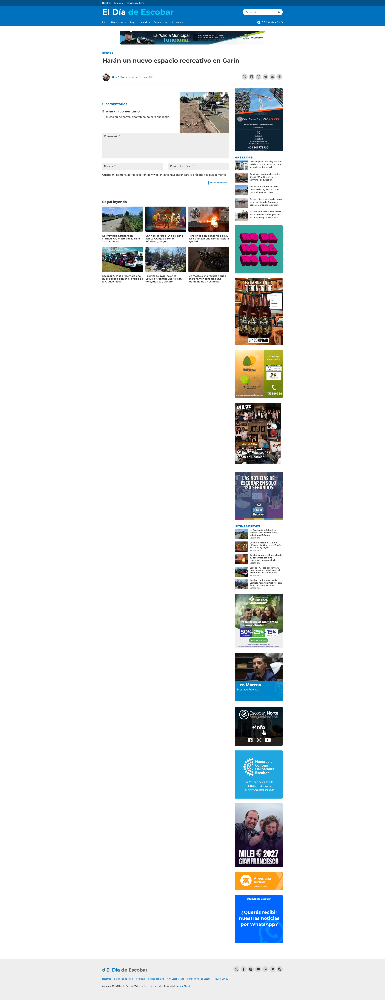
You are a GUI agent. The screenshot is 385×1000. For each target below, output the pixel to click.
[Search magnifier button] (279, 12)
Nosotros (106, 3)
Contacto (118, 3)
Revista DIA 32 (221, 979)
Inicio (104, 22)
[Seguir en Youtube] (258, 969)
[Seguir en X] (236, 969)
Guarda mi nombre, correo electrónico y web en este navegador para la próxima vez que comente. (164, 174)
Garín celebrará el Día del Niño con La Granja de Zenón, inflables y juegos (164, 238)
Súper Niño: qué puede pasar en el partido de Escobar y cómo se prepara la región (266, 202)
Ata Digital (185, 986)
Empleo (133, 22)
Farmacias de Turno (135, 3)
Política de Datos (156, 979)
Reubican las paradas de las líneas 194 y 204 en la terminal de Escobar (265, 177)
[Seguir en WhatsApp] (265, 969)
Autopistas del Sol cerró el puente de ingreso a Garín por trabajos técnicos (264, 189)
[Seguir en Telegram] (273, 969)
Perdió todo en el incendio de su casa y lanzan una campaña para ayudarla (208, 238)
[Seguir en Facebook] (244, 969)
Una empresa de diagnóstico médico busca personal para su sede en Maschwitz (266, 164)
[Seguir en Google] (280, 969)
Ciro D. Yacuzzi (121, 77)
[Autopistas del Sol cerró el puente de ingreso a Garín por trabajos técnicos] (241, 190)
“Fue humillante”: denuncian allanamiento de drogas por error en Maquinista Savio (266, 214)
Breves (107, 52)
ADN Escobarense (175, 979)
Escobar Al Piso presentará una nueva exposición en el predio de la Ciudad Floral (122, 279)
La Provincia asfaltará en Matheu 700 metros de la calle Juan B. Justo (121, 238)
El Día (138, 12)
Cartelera (145, 22)
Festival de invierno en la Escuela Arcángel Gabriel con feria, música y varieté (163, 279)
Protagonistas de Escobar (199, 979)
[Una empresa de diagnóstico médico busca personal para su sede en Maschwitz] (241, 165)
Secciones (176, 22)
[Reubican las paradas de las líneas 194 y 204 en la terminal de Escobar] (241, 178)
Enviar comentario (219, 182)
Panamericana (161, 22)
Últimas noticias (118, 22)
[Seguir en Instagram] (251, 969)
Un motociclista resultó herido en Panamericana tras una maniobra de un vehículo (207, 279)
